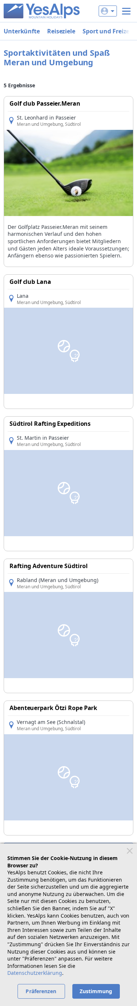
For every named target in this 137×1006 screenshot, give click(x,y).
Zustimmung (96, 991)
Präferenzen (41, 991)
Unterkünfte (22, 31)
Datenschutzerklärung (34, 972)
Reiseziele (61, 31)
